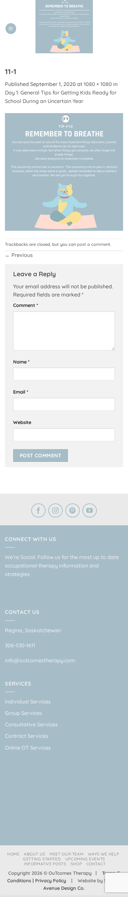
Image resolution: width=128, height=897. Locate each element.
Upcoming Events (85, 858)
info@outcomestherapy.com (40, 660)
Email (20, 392)
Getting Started (42, 858)
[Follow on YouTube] (89, 511)
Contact (96, 863)
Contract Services (26, 736)
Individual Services (28, 701)
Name (21, 362)
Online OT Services (28, 747)
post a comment (93, 244)
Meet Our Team (66, 854)
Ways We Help (103, 854)
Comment (25, 305)
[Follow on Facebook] (38, 511)
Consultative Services (31, 724)
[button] (11, 28)
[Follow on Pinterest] (72, 511)
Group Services (23, 713)
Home (13, 854)
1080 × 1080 (98, 84)
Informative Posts (45, 863)
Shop (76, 863)
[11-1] (64, 171)
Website (22, 422)
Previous (19, 255)
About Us (34, 854)
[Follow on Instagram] (55, 511)
